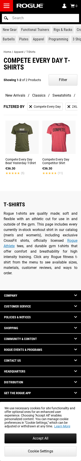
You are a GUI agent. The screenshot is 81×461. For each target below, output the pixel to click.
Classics (38, 95)
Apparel (18, 52)
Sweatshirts (61, 95)
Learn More (62, 426)
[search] (40, 18)
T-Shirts (30, 52)
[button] (6, 18)
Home (7, 52)
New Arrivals (15, 95)
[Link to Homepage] (30, 6)
